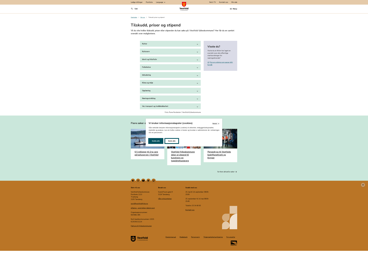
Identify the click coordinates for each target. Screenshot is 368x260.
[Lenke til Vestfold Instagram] (138, 181)
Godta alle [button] (156, 141)
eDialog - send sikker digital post (143, 208)
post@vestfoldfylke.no (139, 204)
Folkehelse (170, 67)
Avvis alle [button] (171, 141)
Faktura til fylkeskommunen (141, 226)
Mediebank (183, 237)
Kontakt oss (223, 2)
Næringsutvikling (170, 98)
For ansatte (230, 237)
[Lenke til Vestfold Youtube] (143, 181)
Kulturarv (170, 51)
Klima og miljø (170, 83)
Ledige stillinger (137, 2)
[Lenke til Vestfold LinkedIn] (148, 181)
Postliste (149, 2)
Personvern (195, 237)
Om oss (142, 17)
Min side (234, 2)
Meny (235, 9)
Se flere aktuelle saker (227, 172)
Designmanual (171, 237)
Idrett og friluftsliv (170, 59)
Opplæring (170, 91)
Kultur (170, 44)
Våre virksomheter (165, 199)
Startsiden (134, 17)
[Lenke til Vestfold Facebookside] (133, 181)
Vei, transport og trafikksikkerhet (170, 106)
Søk (134, 9)
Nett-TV (212, 2)
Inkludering (170, 75)
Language (161, 2)
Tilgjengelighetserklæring (213, 237)
